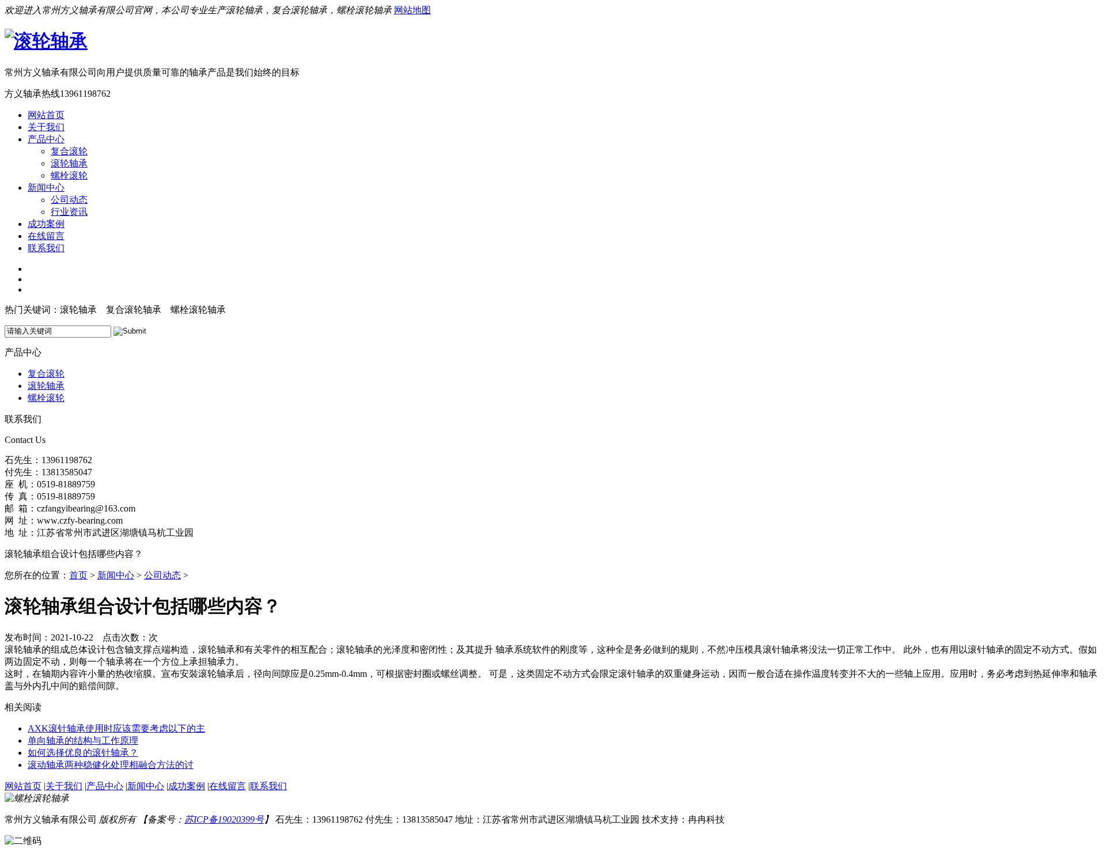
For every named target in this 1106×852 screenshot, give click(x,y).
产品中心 (46, 139)
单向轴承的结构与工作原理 (83, 740)
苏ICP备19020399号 (224, 819)
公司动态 (69, 200)
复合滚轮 (69, 151)
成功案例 (46, 224)
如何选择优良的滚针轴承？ (83, 753)
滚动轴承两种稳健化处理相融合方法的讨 (111, 765)
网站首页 (46, 115)
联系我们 (46, 248)
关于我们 (46, 127)
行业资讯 (69, 212)
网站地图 (412, 10)
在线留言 (46, 236)
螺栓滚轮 (69, 175)
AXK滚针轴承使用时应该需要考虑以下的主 (116, 728)
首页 (78, 575)
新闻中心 (46, 187)
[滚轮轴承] (46, 41)
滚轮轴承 (69, 163)
